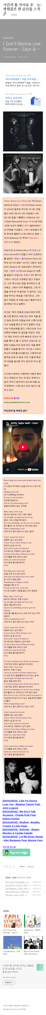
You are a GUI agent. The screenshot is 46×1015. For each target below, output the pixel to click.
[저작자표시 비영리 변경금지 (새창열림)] (30, 867)
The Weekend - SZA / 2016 (16, 888)
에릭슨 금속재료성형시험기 (14, 97)
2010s (7, 877)
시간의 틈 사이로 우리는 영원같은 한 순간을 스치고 (21, 5)
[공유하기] (10, 867)
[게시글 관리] (13, 867)
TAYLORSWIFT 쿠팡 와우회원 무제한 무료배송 (22, 79)
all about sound (9, 977)
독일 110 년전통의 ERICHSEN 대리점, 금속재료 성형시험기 (15, 103)
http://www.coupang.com (16, 75)
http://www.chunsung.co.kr (16, 94)
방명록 (14, 14)
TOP (41, 1007)
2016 (14, 877)
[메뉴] (41, 5)
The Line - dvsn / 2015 (14, 895)
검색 (35, 5)
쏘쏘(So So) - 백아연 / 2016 (16, 885)
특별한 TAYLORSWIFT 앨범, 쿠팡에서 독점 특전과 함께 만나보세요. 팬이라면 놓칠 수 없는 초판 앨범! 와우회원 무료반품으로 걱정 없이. (22, 84)
